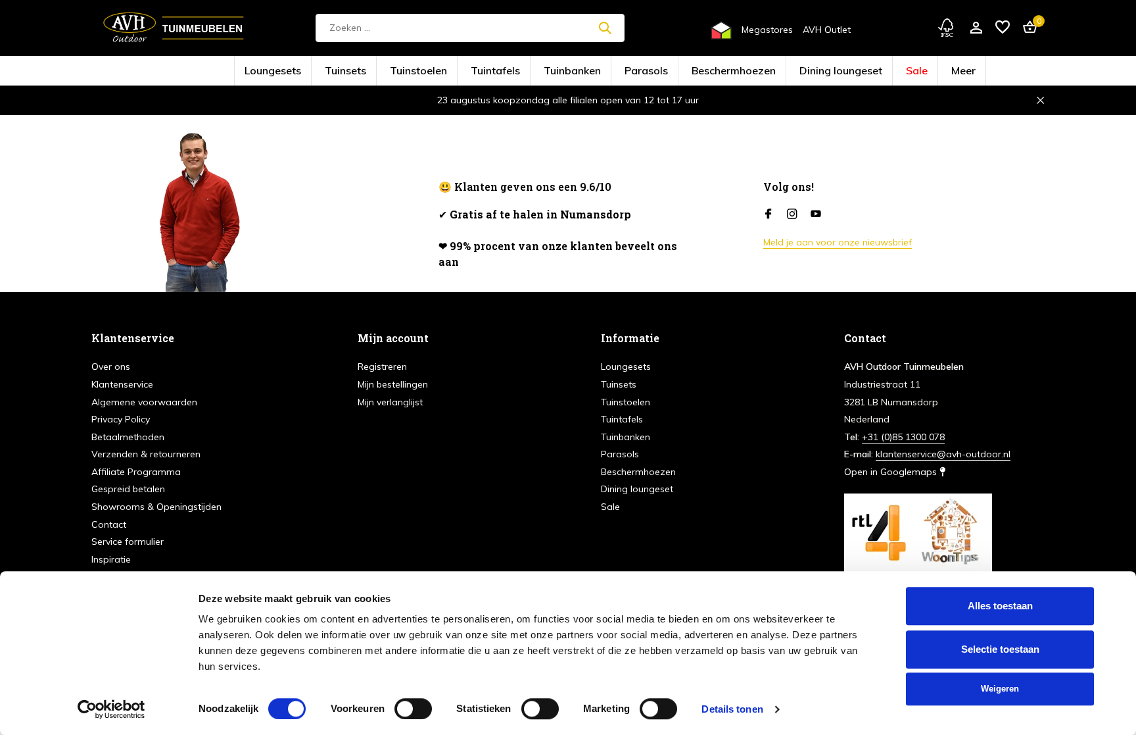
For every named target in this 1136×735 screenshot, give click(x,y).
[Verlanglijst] (1002, 28)
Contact (108, 524)
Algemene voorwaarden (144, 402)
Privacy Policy (120, 419)
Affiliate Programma (136, 472)
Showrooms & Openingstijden (156, 507)
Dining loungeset (769, 71)
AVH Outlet (827, 30)
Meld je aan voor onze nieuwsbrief (837, 242)
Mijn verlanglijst (390, 402)
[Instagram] (792, 214)
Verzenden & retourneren (146, 454)
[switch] (413, 708)
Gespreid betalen (128, 489)
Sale (824, 71)
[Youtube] (816, 214)
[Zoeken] (605, 27)
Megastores (767, 30)
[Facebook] (768, 214)
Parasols (636, 71)
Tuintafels (527, 71)
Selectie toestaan (1000, 649)
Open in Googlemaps (891, 472)
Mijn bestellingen (393, 384)
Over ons (110, 366)
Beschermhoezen (697, 71)
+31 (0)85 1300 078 (903, 437)
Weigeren (1000, 689)
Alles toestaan (1000, 605)
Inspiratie (111, 559)
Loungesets (370, 71)
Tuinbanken (582, 71)
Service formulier (127, 541)
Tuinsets (421, 71)
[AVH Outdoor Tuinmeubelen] (173, 27)
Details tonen (732, 709)
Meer (859, 71)
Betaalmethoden (127, 437)
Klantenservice (122, 384)
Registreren (382, 366)
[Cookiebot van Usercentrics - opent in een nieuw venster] (111, 709)
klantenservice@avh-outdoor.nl (943, 454)
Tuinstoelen (473, 71)
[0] (1026, 28)
